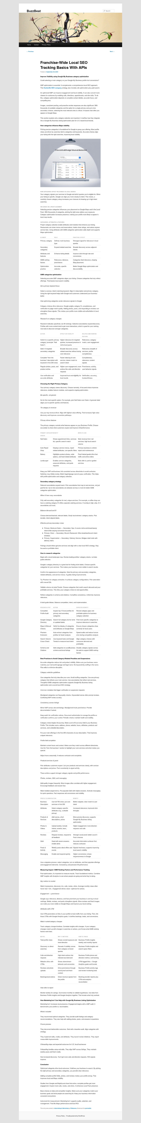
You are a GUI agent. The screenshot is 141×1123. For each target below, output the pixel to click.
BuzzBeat (34, 11)
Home (29, 45)
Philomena (73, 1108)
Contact (36, 45)
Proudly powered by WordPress (75, 1116)
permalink (88, 1108)
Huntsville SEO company (53, 88)
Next (112, 51)
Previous (30, 51)
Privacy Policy (46, 45)
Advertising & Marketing (61, 1108)
